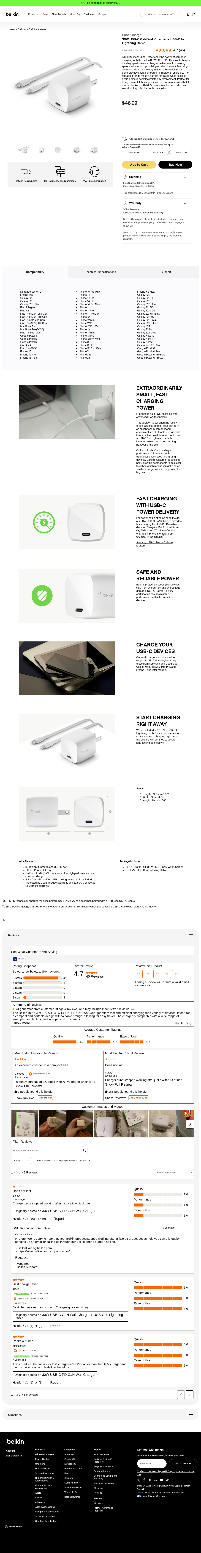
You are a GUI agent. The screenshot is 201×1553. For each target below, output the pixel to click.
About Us (69, 1454)
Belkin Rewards (72, 1496)
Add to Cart (139, 165)
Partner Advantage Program (103, 1509)
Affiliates (98, 1503)
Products (13, 29)
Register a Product (103, 1466)
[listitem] (138, 1479)
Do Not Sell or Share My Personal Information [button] (160, 1492)
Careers (68, 1478)
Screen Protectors (44, 1473)
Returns (98, 1492)
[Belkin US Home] (12, 14)
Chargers (24, 29)
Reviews (13, 935)
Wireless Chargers (44, 1454)
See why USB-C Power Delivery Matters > (154, 544)
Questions (15, 1415)
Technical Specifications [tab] (100, 272)
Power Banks (42, 1459)
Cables (38, 1497)
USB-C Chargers (38, 29)
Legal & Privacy (182, 1485)
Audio (38, 1492)
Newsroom (70, 1463)
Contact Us (70, 1459)
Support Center (102, 1454)
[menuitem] (46, 16)
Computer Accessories (47, 1511)
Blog (66, 1473)
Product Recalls (102, 1471)
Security (141, 1489)
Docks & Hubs (42, 1468)
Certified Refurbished (46, 1521)
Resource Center (73, 1468)
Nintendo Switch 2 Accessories (44, 1479)
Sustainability (71, 1482)
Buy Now (175, 165)
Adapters (40, 1502)
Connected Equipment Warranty (105, 1477)
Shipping (98, 1488)
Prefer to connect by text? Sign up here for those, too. (166, 1473)
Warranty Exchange (104, 1483)
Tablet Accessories (45, 1516)
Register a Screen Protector (103, 1460)
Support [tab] (166, 272)
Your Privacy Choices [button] (153, 1496)
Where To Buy (71, 1492)
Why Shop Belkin (72, 1487)
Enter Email (144, 1462)
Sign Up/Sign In (14, 1455)
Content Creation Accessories (44, 1486)
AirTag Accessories (45, 1507)
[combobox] (161, 14)
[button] (188, 14)
